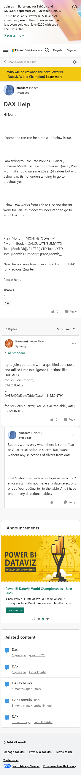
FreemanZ (22, 341)
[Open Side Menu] (6, 50)
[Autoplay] (33, 618)
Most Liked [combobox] (66, 329)
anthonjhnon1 (43, 705)
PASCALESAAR (43, 722)
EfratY (37, 689)
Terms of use (64, 751)
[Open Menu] (75, 62)
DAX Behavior (22, 683)
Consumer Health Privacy (59, 766)
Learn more (54, 76)
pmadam (22, 88)
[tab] (39, 618)
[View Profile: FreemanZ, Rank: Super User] (9, 343)
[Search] (47, 50)
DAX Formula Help (26, 700)
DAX (15, 666)
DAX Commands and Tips (22, 61)
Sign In (71, 50)
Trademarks (11, 760)
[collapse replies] (40, 337)
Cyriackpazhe (37, 672)
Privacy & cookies (40, 751)
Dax (14, 649)
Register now (14, 35)
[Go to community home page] (27, 50)
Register (58, 50)
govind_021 (37, 655)
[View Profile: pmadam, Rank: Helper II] (8, 90)
